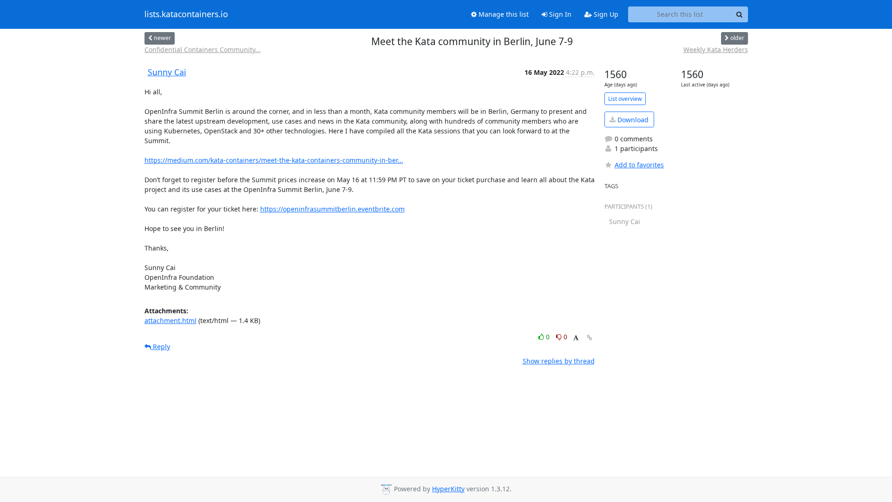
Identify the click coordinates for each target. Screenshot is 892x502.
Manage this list (503, 14)
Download (632, 119)
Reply (160, 346)
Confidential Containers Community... (202, 49)
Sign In (559, 14)
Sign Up (605, 14)
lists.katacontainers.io (186, 14)
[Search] (739, 14)
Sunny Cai (167, 72)
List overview (625, 99)
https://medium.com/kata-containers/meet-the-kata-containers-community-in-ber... (273, 160)
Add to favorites (639, 164)
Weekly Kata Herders (715, 49)
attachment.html (170, 320)
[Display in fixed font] (576, 338)
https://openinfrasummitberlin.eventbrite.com (332, 209)
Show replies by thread (559, 361)
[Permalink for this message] (589, 337)
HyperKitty (448, 488)
